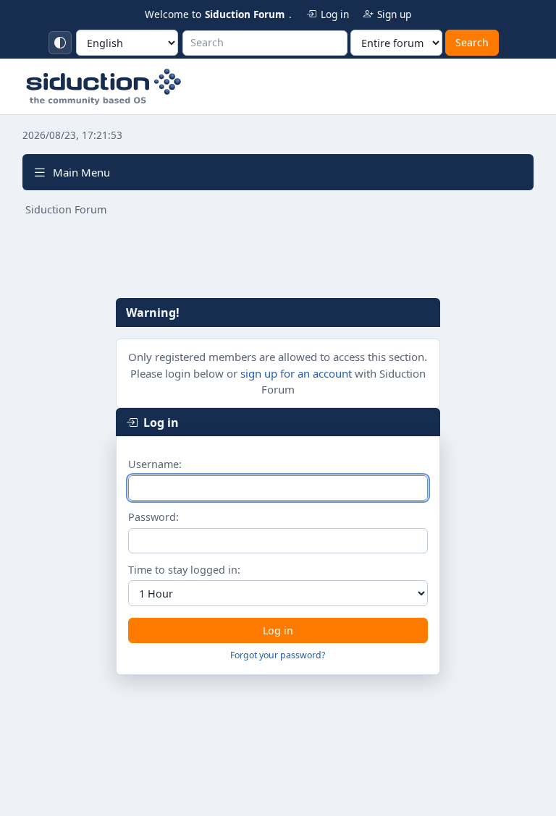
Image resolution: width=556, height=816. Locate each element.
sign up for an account (296, 373)
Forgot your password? (277, 655)
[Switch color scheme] (60, 42)
